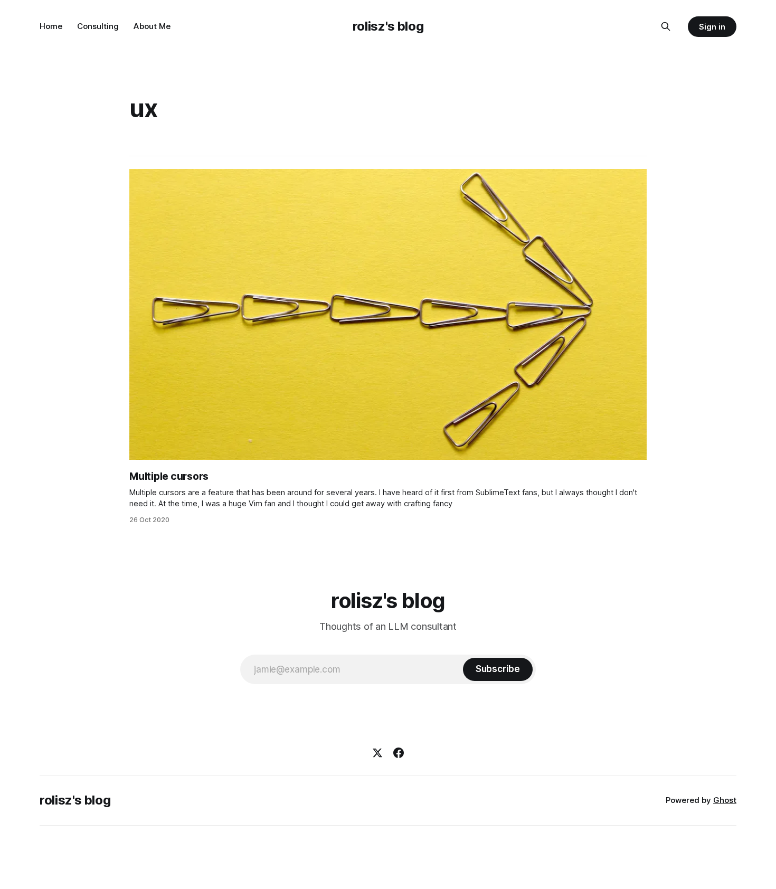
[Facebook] (398, 753)
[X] (377, 753)
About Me (152, 26)
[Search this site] (665, 26)
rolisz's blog (388, 26)
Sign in (712, 27)
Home (51, 26)
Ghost (724, 800)
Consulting (98, 26)
